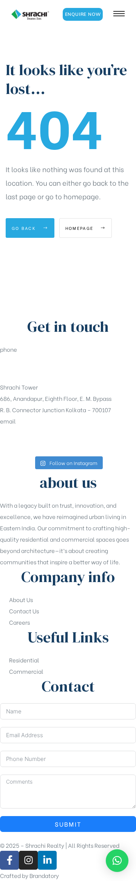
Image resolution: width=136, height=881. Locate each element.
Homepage (80, 228)
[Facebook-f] (9, 860)
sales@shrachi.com (26, 440)
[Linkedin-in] (47, 860)
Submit (68, 823)
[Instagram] (28, 860)
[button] (83, 14)
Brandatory (44, 875)
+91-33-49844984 (25, 368)
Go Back (25, 228)
